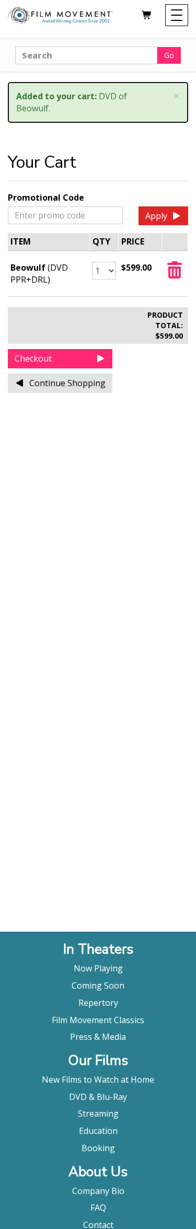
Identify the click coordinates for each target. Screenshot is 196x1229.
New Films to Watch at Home (98, 1079)
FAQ (98, 1207)
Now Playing (98, 968)
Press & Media (98, 1036)
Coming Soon (98, 985)
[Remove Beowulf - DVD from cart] (174, 273)
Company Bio (98, 1191)
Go (169, 55)
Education (98, 1131)
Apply (156, 216)
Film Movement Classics (98, 1020)
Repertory (98, 1002)
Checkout (33, 358)
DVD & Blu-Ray (98, 1097)
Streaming (98, 1113)
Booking (98, 1148)
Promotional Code (46, 197)
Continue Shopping (67, 383)
